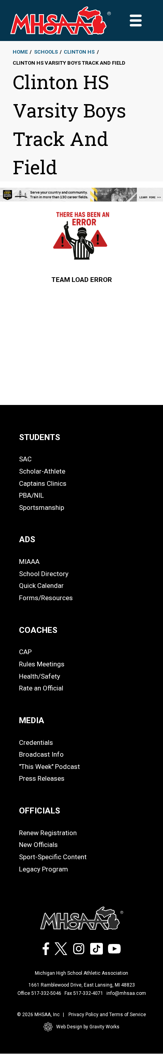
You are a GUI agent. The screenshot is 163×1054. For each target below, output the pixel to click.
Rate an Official (41, 688)
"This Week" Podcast (49, 766)
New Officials (38, 845)
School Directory (43, 574)
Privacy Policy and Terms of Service (107, 1014)
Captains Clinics (42, 483)
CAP (25, 652)
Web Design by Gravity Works (87, 1027)
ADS (27, 539)
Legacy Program (43, 869)
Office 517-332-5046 (39, 993)
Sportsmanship (41, 507)
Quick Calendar (41, 585)
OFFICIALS (39, 810)
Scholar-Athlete (42, 471)
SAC (25, 459)
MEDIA (31, 720)
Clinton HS (79, 52)
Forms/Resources (46, 598)
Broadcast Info (41, 754)
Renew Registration (48, 833)
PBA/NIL (31, 495)
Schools (46, 52)
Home (20, 52)
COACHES (38, 630)
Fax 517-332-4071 (83, 993)
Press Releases (41, 778)
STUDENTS (39, 437)
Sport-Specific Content (53, 857)
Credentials (36, 742)
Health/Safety (39, 676)
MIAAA (29, 561)
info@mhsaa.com (126, 993)
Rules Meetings (41, 664)
